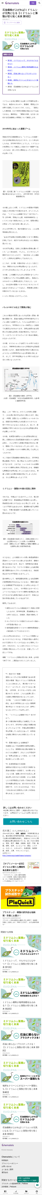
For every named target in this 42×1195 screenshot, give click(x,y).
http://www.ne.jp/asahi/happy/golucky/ (17, 856)
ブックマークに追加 (13, 22)
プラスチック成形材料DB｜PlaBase (15, 1184)
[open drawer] (2, 3)
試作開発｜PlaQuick (9, 1187)
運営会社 (5, 1172)
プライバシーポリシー (10, 1163)
